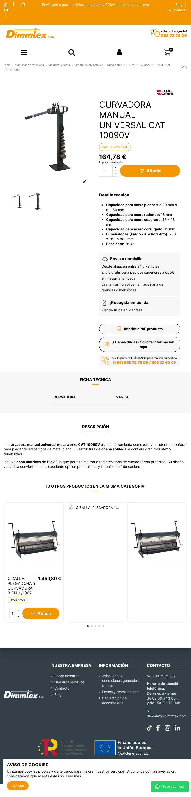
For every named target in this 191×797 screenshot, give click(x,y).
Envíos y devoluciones (120, 692)
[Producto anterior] (183, 67)
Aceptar (17, 786)
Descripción (95, 426)
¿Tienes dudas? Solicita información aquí (143, 344)
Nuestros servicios (69, 682)
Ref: (105, 147)
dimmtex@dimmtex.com (167, 716)
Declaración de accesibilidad (114, 700)
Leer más (73, 776)
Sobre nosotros (66, 676)
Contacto (179, 10)
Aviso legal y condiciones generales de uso (120, 681)
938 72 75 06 (163, 676)
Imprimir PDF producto (143, 329)
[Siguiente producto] (186, 67)
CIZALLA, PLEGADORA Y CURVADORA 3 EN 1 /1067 (22, 585)
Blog (179, 4)
